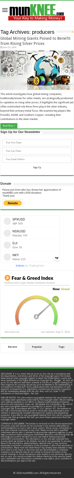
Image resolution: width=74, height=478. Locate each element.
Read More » (9, 125)
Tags (61, 346)
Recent (12, 346)
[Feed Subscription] (72, 31)
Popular (37, 346)
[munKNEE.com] (36, 10)
